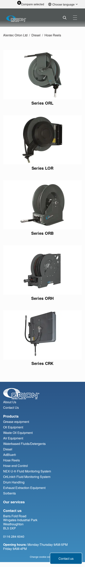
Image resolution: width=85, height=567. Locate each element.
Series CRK (42, 363)
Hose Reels (52, 35)
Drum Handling (14, 482)
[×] (75, 17)
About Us (9, 402)
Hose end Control (15, 465)
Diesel (36, 35)
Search (65, 17)
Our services (14, 501)
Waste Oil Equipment (18, 432)
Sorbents (9, 493)
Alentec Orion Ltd (15, 35)
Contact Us (11, 407)
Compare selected (32, 4)
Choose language (63, 4)
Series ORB (42, 233)
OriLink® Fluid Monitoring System (26, 476)
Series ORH (42, 298)
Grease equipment (16, 421)
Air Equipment (13, 438)
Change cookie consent (42, 556)
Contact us (66, 558)
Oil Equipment (13, 427)
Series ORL (42, 103)
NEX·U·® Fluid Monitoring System (27, 471)
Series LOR (43, 168)
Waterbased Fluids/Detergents (24, 443)
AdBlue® (9, 454)
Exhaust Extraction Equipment (24, 487)
